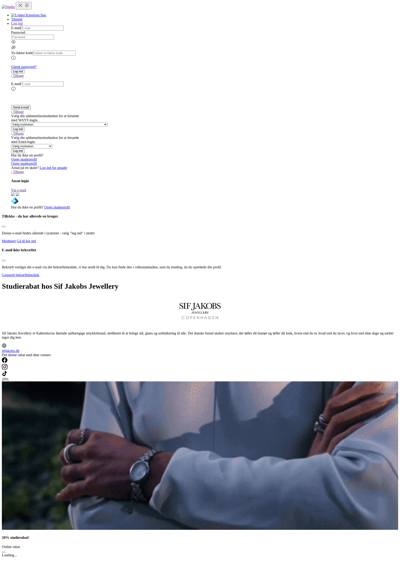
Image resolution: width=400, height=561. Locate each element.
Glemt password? (24, 67)
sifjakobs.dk (10, 351)
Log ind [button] (17, 23)
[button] (18, 71)
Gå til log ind (26, 241)
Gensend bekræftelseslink (20, 275)
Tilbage (18, 76)
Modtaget (9, 241)
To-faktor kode (22, 53)
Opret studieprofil (24, 159)
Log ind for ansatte (53, 168)
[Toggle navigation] (23, 5)
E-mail (16, 28)
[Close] (4, 226)
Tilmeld (16, 19)
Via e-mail (18, 190)
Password (18, 32)
